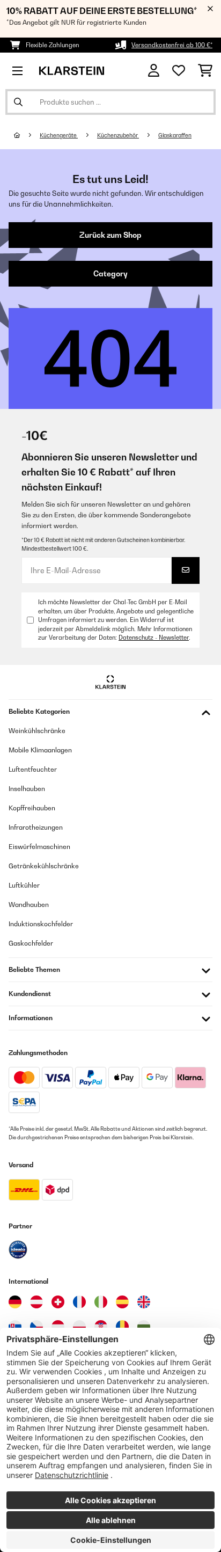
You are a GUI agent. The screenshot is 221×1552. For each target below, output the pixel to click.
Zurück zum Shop (110, 235)
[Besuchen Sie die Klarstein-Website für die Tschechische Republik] (36, 1326)
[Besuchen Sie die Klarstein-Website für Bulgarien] (143, 1326)
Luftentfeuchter (33, 769)
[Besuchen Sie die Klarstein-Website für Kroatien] (100, 1326)
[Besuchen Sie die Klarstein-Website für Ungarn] (57, 1326)
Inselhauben (27, 789)
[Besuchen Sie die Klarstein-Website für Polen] (79, 1326)
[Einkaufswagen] (205, 70)
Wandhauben (29, 905)
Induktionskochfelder (41, 924)
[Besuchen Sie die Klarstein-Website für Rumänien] (122, 1326)
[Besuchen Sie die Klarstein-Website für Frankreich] (79, 1301)
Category (110, 273)
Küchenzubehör (118, 135)
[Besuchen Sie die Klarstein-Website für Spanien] (122, 1301)
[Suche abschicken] (18, 102)
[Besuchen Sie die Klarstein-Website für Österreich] (36, 1301)
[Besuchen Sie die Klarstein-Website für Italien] (100, 1301)
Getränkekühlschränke (44, 866)
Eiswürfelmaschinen (39, 847)
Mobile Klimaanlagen (40, 750)
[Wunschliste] (178, 70)
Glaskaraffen (174, 135)
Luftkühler (24, 885)
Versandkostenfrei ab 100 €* (171, 45)
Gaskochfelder (31, 943)
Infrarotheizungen (36, 827)
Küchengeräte (59, 135)
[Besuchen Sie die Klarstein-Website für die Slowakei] (15, 1326)
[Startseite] (27, 135)
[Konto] (153, 70)
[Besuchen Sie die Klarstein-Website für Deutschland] (15, 1301)
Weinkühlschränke (37, 731)
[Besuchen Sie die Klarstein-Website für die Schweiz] (57, 1301)
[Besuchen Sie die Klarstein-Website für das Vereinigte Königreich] (143, 1301)
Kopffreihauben (32, 808)
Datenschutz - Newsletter (154, 637)
